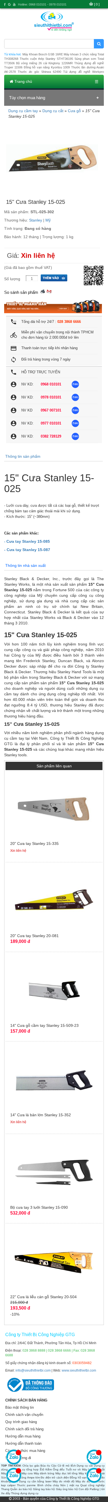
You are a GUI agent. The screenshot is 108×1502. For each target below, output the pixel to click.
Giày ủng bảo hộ (67, 1489)
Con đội (84, 1489)
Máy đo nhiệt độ (63, 1481)
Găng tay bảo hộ (44, 1489)
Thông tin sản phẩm (22, 456)
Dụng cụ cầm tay (23, 111)
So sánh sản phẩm (21, 292)
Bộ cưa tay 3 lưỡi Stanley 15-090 (39, 1207)
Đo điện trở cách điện (55, 1477)
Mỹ (48, 220)
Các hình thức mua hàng (25, 1451)
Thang (5, 1489)
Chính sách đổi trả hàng (24, 1429)
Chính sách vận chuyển (24, 1415)
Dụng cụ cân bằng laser (35, 1481)
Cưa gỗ (74, 111)
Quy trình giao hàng (21, 1422)
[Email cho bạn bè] (49, 291)
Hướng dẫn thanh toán (23, 1443)
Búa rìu (45, 1465)
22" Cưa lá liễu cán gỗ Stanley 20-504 (43, 1297)
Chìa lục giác (30, 1465)
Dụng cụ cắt (52, 111)
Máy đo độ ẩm (85, 1481)
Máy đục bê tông (66, 1473)
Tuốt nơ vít (73, 1469)
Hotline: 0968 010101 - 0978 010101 (42, 4)
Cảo (53, 1465)
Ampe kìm (33, 1477)
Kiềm (48, 1469)
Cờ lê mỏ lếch (67, 1465)
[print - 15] (42, 291)
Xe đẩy (5, 1493)
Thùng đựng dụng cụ (24, 1493)
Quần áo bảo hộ (21, 1489)
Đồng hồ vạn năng (82, 1477)
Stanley (35, 220)
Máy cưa (27, 1473)
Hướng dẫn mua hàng (22, 1436)
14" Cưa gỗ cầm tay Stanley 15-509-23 (44, 1025)
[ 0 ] (96, 4)
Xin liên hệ (38, 255)
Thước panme (26, 1485)
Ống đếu (59, 1469)
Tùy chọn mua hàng (27, 97)
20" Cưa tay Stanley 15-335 (34, 843)
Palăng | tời (97, 1489)
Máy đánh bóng (44, 1473)
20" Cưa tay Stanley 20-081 (34, 935)
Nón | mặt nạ (69, 1485)
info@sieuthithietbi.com (33, 1370)
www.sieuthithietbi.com (79, 1370)
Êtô (42, 1469)
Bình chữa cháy (48, 1485)
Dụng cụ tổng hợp (26, 1469)
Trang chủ (22, 81)
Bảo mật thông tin (19, 1407)
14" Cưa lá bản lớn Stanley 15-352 (40, 1115)
